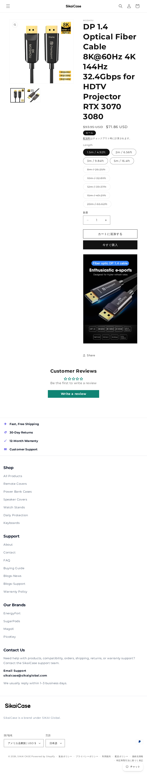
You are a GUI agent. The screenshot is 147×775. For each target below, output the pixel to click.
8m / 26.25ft (97, 170)
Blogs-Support (14, 584)
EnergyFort (12, 613)
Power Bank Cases (17, 491)
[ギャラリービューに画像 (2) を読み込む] (33, 95)
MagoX (8, 629)
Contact (9, 552)
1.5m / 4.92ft (96, 152)
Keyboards (11, 523)
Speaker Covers (15, 499)
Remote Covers (15, 484)
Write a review (73, 394)
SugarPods (11, 621)
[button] (8, 6)
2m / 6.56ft (124, 152)
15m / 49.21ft (98, 196)
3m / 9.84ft (95, 161)
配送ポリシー (121, 756)
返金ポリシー (65, 756)
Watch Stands (14, 507)
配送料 (86, 138)
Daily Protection (15, 515)
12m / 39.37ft (98, 187)
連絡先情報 (137, 756)
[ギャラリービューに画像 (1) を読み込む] (17, 95)
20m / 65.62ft (98, 205)
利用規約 (106, 756)
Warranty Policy (15, 591)
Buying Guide (13, 568)
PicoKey (9, 637)
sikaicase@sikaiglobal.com (25, 675)
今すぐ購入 (110, 245)
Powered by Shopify (43, 756)
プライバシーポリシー (87, 756)
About (8, 544)
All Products (12, 476)
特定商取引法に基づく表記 (129, 760)
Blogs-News (12, 576)
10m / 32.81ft (98, 179)
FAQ (6, 560)
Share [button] (91, 355)
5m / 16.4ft (122, 161)
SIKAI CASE (24, 756)
